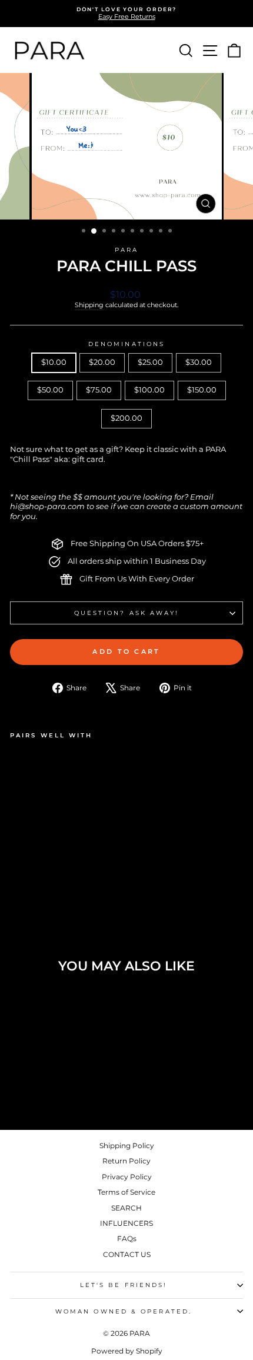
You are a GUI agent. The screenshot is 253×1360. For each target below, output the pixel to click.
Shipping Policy (126, 1145)
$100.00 (149, 389)
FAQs (127, 1238)
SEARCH (126, 1207)
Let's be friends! (124, 1285)
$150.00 (202, 389)
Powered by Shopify (126, 1350)
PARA (126, 250)
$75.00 (99, 389)
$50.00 (50, 389)
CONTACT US (127, 1254)
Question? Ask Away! (126, 613)
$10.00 (53, 362)
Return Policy (126, 1160)
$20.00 (102, 362)
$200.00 (126, 418)
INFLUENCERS (126, 1223)
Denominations (126, 344)
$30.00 (198, 362)
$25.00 (150, 362)
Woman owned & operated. (123, 1311)
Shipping (89, 305)
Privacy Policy (127, 1176)
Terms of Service (126, 1192)
